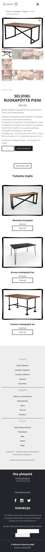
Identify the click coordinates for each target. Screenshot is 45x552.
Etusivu (9, 11)
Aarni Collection (22, 365)
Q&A (22, 436)
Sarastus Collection (22, 374)
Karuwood (17, 11)
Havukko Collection (22, 370)
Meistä (22, 441)
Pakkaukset (22, 432)
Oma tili (23, 410)
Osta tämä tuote (22, 166)
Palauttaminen (22, 401)
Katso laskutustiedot (22, 492)
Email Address (11, 531)
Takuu (22, 405)
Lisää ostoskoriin (24, 148)
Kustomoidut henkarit (22, 427)
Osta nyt (22, 228)
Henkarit (22, 379)
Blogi (22, 445)
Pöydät (25, 11)
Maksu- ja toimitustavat (22, 396)
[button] (40, 21)
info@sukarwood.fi (22, 478)
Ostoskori (22, 414)
